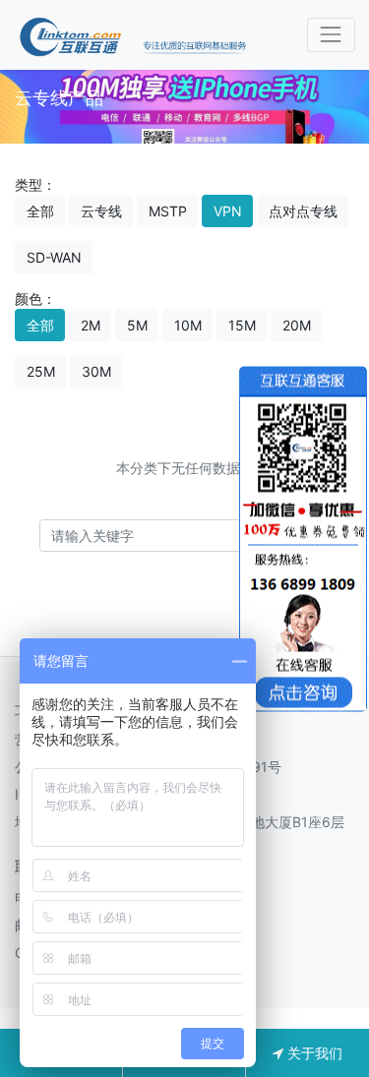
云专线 (101, 211)
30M (96, 371)
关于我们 (312, 1053)
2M (90, 325)
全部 (40, 211)
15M (242, 325)
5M (137, 325)
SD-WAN (54, 257)
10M (188, 325)
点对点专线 (303, 211)
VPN (228, 211)
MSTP (168, 211)
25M (41, 371)
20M (296, 325)
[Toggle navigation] (331, 35)
